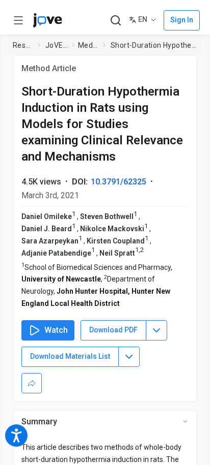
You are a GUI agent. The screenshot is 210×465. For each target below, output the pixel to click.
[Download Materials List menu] (129, 357)
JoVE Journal (56, 45)
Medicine (88, 45)
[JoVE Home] (47, 20)
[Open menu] (18, 20)
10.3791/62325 (118, 182)
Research (23, 45)
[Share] (31, 383)
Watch (56, 330)
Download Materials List (70, 356)
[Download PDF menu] (156, 330)
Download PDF (113, 330)
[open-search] (115, 20)
